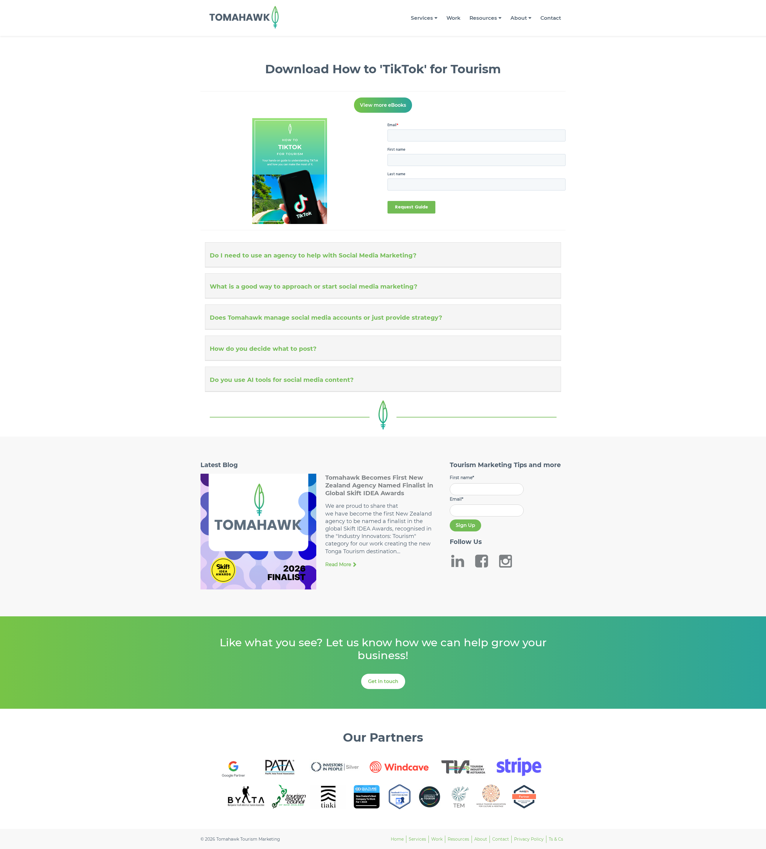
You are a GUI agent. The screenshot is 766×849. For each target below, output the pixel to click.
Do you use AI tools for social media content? (282, 379)
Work (453, 18)
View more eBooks (383, 105)
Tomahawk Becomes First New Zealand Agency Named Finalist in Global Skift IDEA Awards (379, 485)
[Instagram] (509, 561)
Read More (338, 564)
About (518, 18)
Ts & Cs (556, 839)
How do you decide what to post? (263, 348)
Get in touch (383, 681)
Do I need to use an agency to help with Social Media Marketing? (313, 255)
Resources (483, 18)
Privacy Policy (529, 839)
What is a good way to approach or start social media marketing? (313, 286)
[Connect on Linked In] (461, 561)
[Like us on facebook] (485, 561)
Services (422, 18)
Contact (550, 18)
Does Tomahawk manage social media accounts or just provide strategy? (326, 317)
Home (397, 839)
